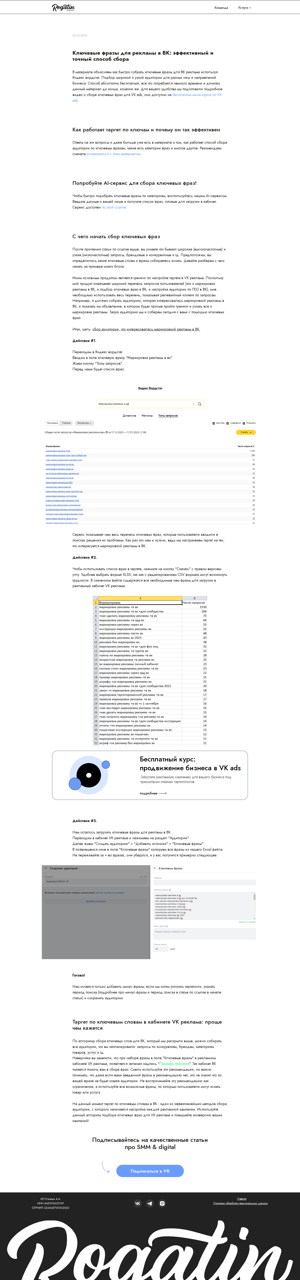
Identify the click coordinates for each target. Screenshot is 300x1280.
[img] (162, 1203)
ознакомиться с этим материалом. (114, 154)
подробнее (148, 793)
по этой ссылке (114, 207)
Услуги (243, 7)
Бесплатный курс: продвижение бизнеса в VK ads (190, 763)
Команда (221, 7)
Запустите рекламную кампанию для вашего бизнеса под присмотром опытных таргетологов (185, 779)
